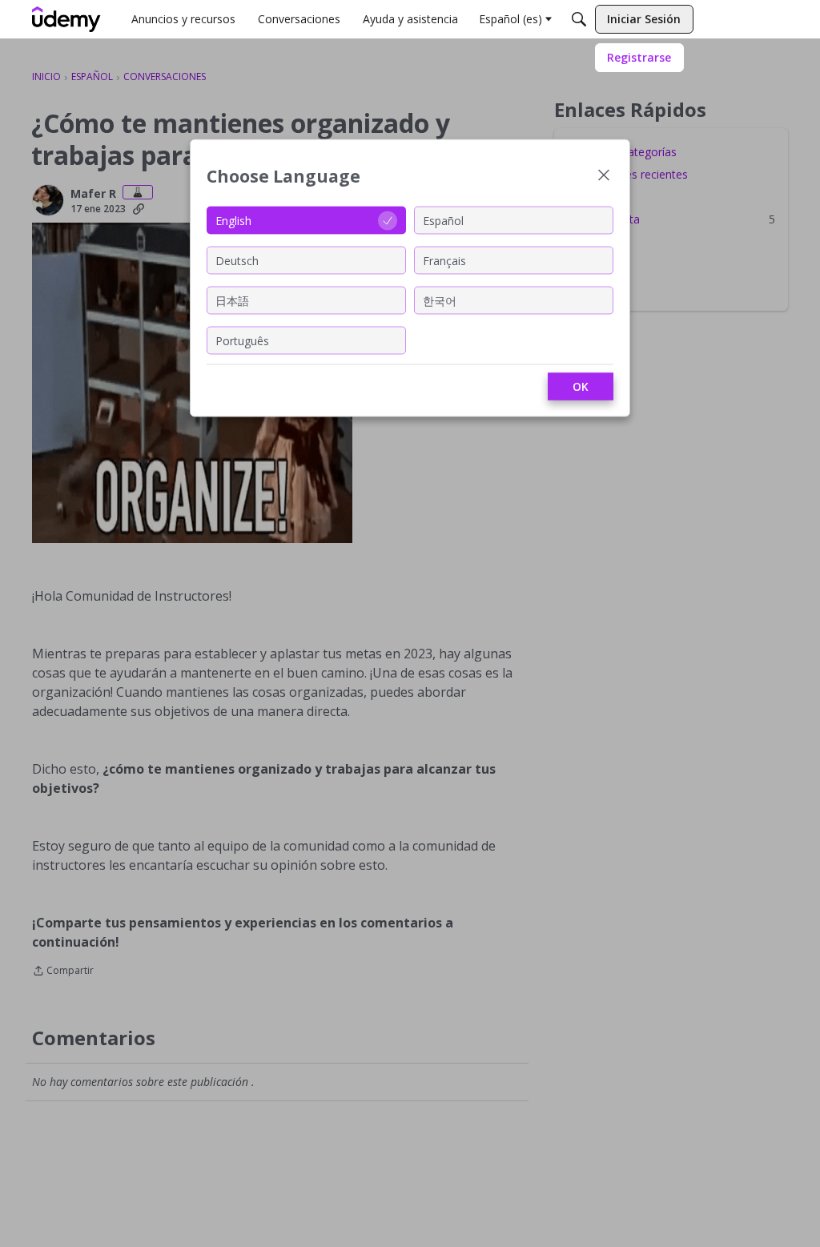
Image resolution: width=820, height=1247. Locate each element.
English (233, 219)
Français (444, 260)
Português (242, 340)
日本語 (232, 300)
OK (581, 386)
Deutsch (237, 260)
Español (443, 219)
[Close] (603, 176)
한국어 (439, 300)
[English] (66, 19)
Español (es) (510, 18)
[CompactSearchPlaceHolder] (579, 19)
